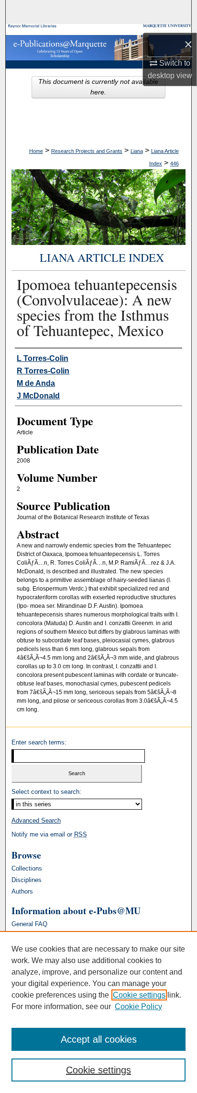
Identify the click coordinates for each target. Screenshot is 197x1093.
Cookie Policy (138, 1006)
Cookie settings (139, 995)
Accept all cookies (99, 1039)
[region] (98, 1012)
